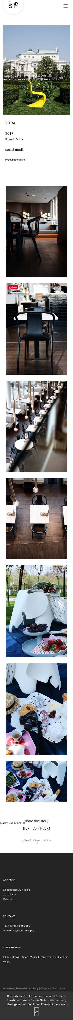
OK (36, 1011)
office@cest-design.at (22, 930)
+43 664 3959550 (19, 926)
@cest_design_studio (36, 841)
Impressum (8, 988)
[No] (68, 1005)
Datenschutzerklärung (27, 988)
